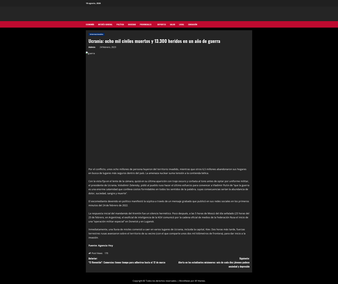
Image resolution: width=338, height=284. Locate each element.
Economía (90, 24)
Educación (192, 24)
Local (181, 24)
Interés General (105, 24)
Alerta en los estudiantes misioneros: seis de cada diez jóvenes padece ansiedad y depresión (214, 262)
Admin (91, 47)
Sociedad (132, 24)
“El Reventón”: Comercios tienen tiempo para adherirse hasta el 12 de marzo (126, 260)
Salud (172, 24)
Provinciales (145, 24)
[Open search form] (251, 24)
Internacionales (96, 34)
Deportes (161, 24)
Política (120, 24)
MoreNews (184, 280)
